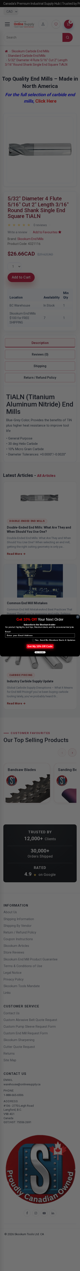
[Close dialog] (77, 617)
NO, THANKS (40, 652)
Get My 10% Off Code (40, 646)
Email (8, 632)
